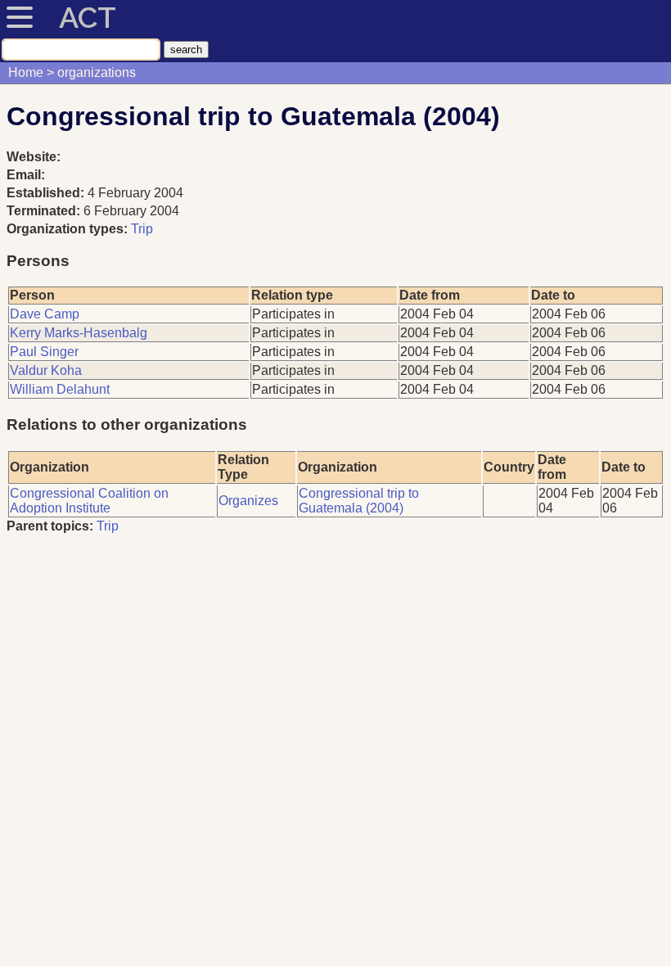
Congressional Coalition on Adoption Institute (89, 500)
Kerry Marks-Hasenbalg (78, 333)
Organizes (248, 501)
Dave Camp (44, 314)
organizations (96, 72)
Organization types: (67, 229)
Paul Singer (44, 352)
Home (25, 72)
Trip (142, 229)
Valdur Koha (46, 370)
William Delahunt (60, 389)
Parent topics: (50, 526)
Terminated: (45, 211)
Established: (47, 193)
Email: (26, 175)
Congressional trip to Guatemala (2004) (359, 500)
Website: (34, 157)
